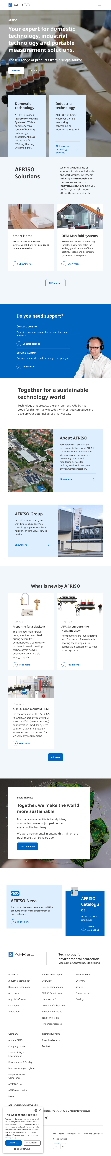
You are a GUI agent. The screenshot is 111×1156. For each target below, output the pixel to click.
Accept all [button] (14, 1143)
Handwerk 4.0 (49, 999)
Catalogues (14, 1005)
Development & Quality (20, 1062)
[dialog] (23, 1130)
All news (55, 757)
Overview (47, 980)
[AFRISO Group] (80, 530)
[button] (23, 1149)
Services (16, 70)
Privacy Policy (73, 1133)
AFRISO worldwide (17, 1090)
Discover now (27, 846)
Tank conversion (50, 1017)
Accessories (14, 993)
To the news (23, 921)
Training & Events (51, 1033)
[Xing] (46, 1118)
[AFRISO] (19, 5)
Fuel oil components (52, 986)
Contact (46, 1046)
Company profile (16, 1046)
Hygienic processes (52, 1023)
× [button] (40, 1110)
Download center (51, 1040)
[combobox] (36, 1110)
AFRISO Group (29, 514)
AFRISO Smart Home (52, 993)
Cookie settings (60, 1139)
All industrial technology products (62, 149)
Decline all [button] (31, 1143)
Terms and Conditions (93, 1133)
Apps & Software (17, 999)
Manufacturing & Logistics (21, 1068)
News (11, 1096)
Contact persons (31, 343)
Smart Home (22, 235)
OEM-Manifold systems (79, 235)
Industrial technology (19, 980)
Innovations (14, 1011)
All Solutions (55, 283)
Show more (25, 263)
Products (35, 70)
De (63, 1146)
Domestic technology (19, 986)
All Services (29, 366)
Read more (24, 664)
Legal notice (58, 1133)
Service (79, 986)
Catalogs (80, 999)
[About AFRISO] (30, 459)
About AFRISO (73, 438)
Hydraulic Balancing (52, 1011)
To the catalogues (93, 928)
